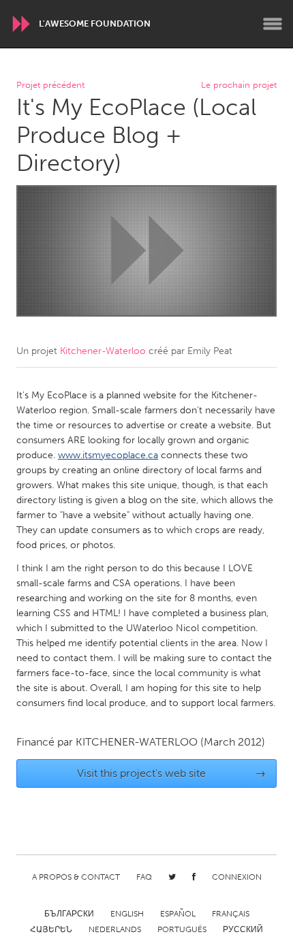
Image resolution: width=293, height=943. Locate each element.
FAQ (144, 877)
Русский (243, 929)
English (127, 913)
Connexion (237, 877)
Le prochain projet (239, 85)
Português (181, 929)
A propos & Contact (76, 877)
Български (69, 913)
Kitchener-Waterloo (103, 351)
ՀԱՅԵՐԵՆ (51, 929)
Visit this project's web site (171, 773)
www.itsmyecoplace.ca (108, 455)
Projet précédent (50, 85)
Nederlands (115, 929)
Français (230, 913)
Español (178, 913)
